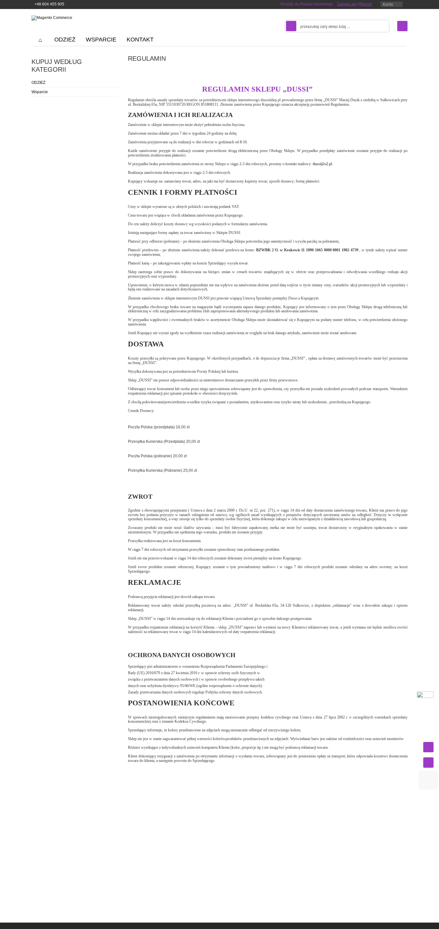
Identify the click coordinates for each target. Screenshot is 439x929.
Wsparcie (39, 92)
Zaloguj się (346, 4)
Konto (388, 4)
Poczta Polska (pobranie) (157, 456)
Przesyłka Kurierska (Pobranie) (162, 470)
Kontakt (140, 39)
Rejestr (365, 4)
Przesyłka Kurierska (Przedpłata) (164, 441)
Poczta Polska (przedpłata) (159, 427)
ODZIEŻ (38, 82)
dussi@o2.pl (322, 164)
